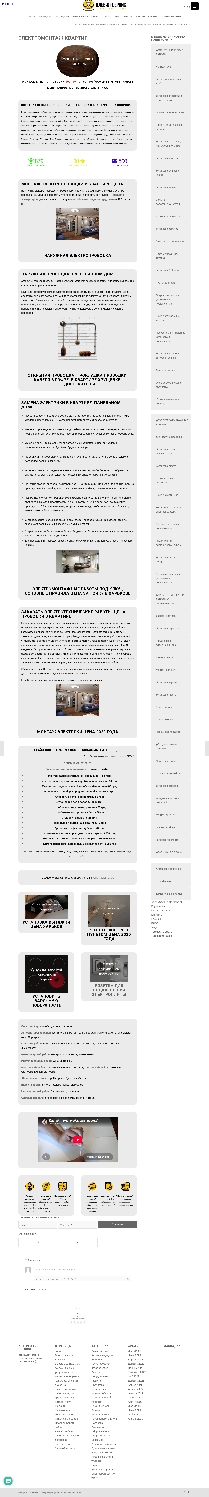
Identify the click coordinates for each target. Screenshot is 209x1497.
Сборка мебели (100, 1431)
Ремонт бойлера (101, 1393)
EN (4, 4)
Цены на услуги (160, 910)
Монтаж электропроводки (43, 81)
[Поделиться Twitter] (77, 1242)
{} (72, 1278)
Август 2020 (135, 1401)
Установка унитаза (167, 158)
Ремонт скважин (165, 370)
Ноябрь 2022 (135, 1368)
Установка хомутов (167, 228)
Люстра (95, 1372)
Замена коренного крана (170, 241)
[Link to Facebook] (184, 6)
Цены (94, 1465)
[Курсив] (41, 1278)
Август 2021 (135, 1385)
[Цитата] (61, 1278)
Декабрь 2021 (136, 1380)
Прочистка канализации (170, 112)
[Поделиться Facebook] (38, 1242)
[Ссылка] (69, 1278)
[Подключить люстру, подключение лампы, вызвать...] (207, 748)
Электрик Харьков (33, 1026)
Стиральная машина (103, 1444)
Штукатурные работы (168, 773)
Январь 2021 (135, 1393)
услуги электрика (103, 877)
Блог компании (64, 1355)
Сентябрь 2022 (137, 1372)
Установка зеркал (166, 682)
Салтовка (97, 1423)
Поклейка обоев (165, 827)
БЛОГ (154, 923)
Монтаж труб (163, 66)
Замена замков (165, 657)
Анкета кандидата (102, 1355)
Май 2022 (133, 1376)
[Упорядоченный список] (53, 1278)
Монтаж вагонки (165, 815)
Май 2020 (133, 1414)
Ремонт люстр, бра (167, 495)
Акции (154, 927)
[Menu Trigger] (195, 6)
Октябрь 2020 (136, 1397)
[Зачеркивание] (49, 1278)
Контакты (156, 914)
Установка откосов (167, 785)
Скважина (97, 1439)
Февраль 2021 (136, 1389)
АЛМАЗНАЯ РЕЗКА (170, 852)
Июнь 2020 (134, 1410)
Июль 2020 (134, 1406)
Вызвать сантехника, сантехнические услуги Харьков (67, 1368)
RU (8, 4)
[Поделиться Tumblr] (117, 1242)
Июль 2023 (134, 1351)
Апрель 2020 (135, 1418)
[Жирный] (37, 1278)
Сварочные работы (102, 1435)
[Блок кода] (65, 1278)
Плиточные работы (167, 761)
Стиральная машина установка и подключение (168, 299)
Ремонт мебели (165, 707)
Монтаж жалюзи (165, 669)
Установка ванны (166, 187)
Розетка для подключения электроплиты (109, 990)
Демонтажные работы (169, 893)
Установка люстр (166, 466)
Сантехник (97, 1427)
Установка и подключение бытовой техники (65, 1444)
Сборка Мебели (165, 719)
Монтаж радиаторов (168, 216)
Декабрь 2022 (136, 1363)
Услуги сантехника (102, 1452)
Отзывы (156, 919)
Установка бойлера (167, 270)
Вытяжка (96, 1359)
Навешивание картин (168, 731)
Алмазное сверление (168, 868)
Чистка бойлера (165, 282)
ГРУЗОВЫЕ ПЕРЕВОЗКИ (169, 902)
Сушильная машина (103, 1448)
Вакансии (60, 1359)
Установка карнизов (167, 628)
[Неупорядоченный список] (57, 1278)
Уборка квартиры (166, 615)
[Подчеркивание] (45, 1278)
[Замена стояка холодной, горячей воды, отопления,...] (2, 748)
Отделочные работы (67, 1418)
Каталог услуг (63, 1401)
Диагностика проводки (169, 436)
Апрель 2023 (135, 1359)
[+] (76, 1278)
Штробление (163, 881)
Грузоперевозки (160, 906)
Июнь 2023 (134, 1355)
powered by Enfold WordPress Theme (67, 1492)
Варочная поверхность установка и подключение (169, 578)
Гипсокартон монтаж (168, 839)
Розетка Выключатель (104, 1418)
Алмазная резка (100, 1351)
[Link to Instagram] (188, 6)
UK (12, 4)
